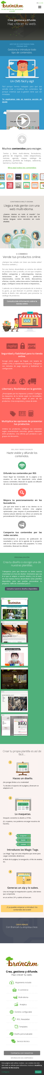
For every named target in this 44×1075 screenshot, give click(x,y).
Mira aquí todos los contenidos (22, 167)
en (42, 3)
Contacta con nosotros (22, 1053)
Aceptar (38, 1072)
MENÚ (40, 8)
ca (40, 3)
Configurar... (6, 1072)
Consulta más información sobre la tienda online (22, 302)
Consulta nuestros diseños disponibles (22, 589)
